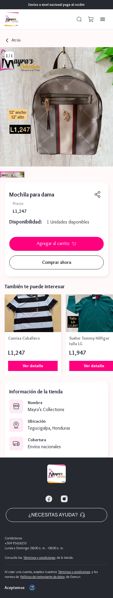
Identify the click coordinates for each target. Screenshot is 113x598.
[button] (79, 19)
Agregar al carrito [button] (53, 243)
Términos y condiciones (39, 557)
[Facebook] (48, 499)
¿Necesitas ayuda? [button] (53, 514)
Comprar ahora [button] (56, 262)
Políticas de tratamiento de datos (42, 576)
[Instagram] (64, 499)
